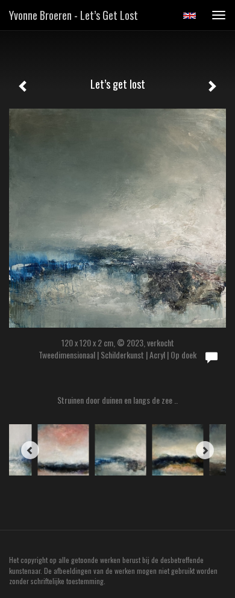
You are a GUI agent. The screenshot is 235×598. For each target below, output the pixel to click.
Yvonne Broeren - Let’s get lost (73, 15)
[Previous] (30, 450)
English (189, 15)
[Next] (205, 450)
